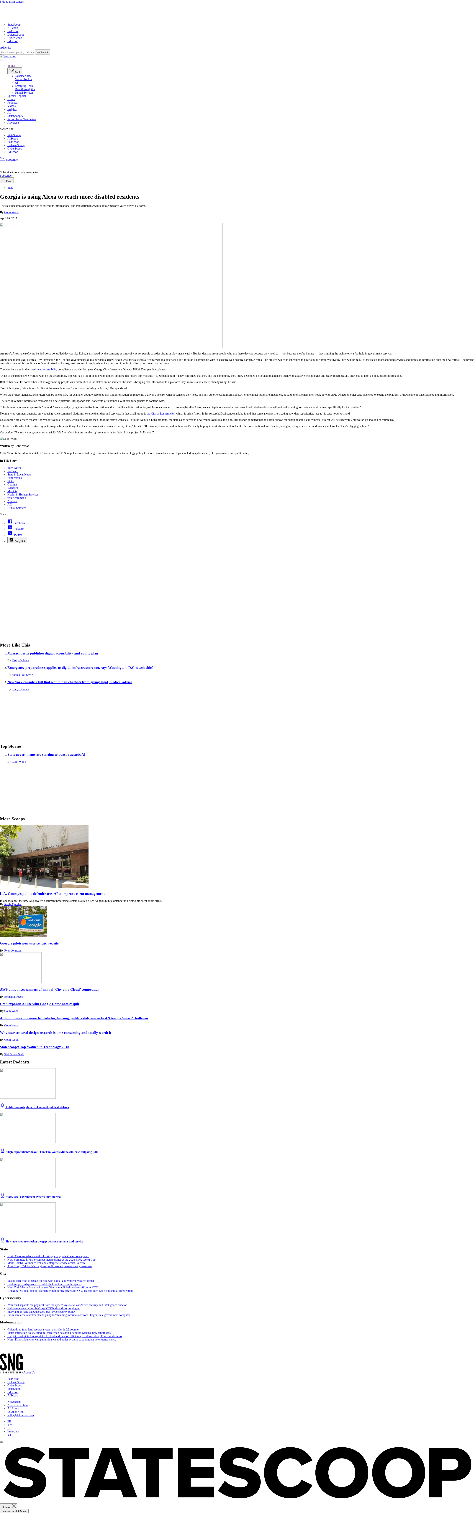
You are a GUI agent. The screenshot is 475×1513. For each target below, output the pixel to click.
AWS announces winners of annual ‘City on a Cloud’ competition (49, 989)
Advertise (5, 47)
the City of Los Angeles (161, 413)
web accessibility (47, 369)
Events (11, 99)
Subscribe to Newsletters (21, 119)
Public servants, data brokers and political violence (37, 1107)
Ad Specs (13, 1408)
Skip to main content (12, 1)
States (10, 481)
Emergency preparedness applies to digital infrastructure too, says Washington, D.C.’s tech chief (80, 668)
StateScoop (14, 24)
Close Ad (6, 1507)
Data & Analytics (25, 89)
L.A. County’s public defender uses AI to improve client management (52, 894)
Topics (11, 65)
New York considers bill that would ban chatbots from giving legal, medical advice (69, 682)
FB (9, 1421)
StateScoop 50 (15, 115)
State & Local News (19, 474)
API (9, 504)
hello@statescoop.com (20, 1415)
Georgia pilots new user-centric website (29, 943)
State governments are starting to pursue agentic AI (46, 754)
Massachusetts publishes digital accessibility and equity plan (52, 653)
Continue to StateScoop (14, 1511)
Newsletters (14, 1401)
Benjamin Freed (13, 996)
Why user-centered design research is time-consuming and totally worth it (55, 1033)
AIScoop (12, 27)
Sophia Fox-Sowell (23, 674)
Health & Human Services (22, 494)
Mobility (12, 491)
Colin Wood (11, 212)
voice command (16, 497)
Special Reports (16, 95)
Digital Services (24, 92)
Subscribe (11, 159)
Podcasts (12, 102)
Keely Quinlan (20, 660)
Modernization (23, 79)
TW (9, 1424)
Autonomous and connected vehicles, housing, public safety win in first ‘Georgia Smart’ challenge (74, 1018)
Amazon (12, 501)
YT (9, 1434)
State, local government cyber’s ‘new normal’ (33, 1196)
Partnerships (14, 477)
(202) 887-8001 (16, 1411)
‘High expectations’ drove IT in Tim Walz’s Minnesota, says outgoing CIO (51, 1152)
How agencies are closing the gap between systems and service (44, 1241)
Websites (12, 487)
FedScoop (13, 31)
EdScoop (12, 41)
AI (16, 82)
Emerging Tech (24, 85)
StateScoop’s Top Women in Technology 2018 (34, 1047)
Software (12, 471)
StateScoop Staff (14, 1054)
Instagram (13, 1431)
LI (8, 1428)
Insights (12, 109)
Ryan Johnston (13, 950)
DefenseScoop (15, 34)
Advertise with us (17, 1405)
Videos (11, 105)
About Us (29, 1372)
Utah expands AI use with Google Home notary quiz (39, 1004)
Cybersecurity (23, 75)
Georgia (12, 484)
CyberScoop (14, 37)
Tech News (14, 467)
